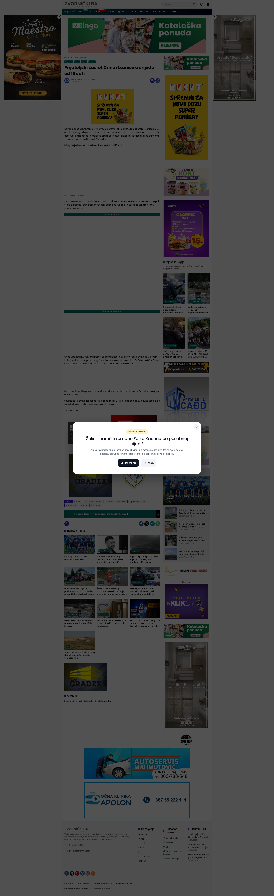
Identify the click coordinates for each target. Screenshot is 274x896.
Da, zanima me (128, 463)
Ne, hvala (149, 463)
